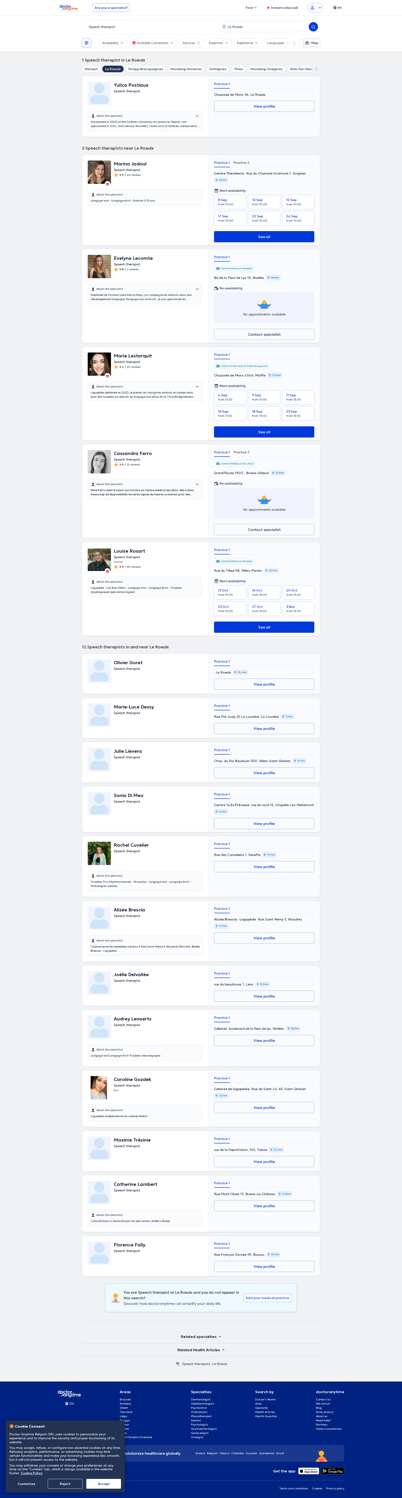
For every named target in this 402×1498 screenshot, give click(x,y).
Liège (123, 1416)
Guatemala (267, 1453)
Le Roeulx (113, 69)
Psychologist (199, 1424)
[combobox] (149, 27)
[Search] (313, 26)
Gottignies (217, 69)
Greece (200, 1453)
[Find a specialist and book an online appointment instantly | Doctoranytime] (177, 1364)
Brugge (125, 1420)
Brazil (280, 1453)
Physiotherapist (201, 1416)
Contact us (323, 1399)
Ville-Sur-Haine (302, 69)
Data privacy (324, 1412)
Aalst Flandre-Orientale (136, 1437)
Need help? (323, 1420)
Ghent (124, 1407)
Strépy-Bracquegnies (145, 69)
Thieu (238, 69)
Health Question (266, 1416)
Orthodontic (199, 1412)
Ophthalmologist (202, 1403)
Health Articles (265, 1412)
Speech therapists (196, 1364)
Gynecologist (199, 1433)
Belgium (212, 1453)
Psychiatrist (199, 1407)
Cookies (317, 1488)
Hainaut (91, 69)
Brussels (125, 1399)
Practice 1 (222, 84)
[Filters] (86, 43)
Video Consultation (329, 1428)
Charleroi (126, 1412)
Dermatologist (201, 1399)
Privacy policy (335, 1488)
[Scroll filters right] (291, 43)
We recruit (323, 1403)
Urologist (197, 1437)
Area (258, 1403)
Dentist (196, 1420)
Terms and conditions (293, 1488)
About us (322, 1416)
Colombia (237, 1453)
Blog (319, 1407)
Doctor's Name (265, 1399)
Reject (65, 1484)
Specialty (261, 1407)
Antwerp (125, 1403)
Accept (104, 1484)
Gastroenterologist (204, 1428)
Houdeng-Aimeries (186, 69)
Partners (322, 1424)
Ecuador (251, 1453)
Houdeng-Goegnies (267, 69)
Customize (26, 1484)
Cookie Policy (31, 1473)
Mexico (224, 1453)
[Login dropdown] (315, 8)
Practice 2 (241, 163)
